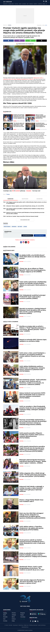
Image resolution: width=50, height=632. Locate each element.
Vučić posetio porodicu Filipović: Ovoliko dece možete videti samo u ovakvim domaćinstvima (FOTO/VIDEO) (31, 435)
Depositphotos (25, 627)
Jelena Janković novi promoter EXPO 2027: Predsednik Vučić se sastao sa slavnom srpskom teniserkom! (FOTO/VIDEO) (32, 395)
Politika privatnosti (33, 625)
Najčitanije (25, 199)
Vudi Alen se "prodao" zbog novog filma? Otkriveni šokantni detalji (22, 216)
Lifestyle (40, 4)
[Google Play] (42, 614)
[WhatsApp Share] (30, 41)
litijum (25, 226)
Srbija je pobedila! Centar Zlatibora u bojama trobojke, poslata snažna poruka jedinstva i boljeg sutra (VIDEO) (33, 555)
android (17, 191)
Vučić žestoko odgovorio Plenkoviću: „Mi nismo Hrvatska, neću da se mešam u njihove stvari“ (32, 581)
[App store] (33, 614)
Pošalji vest (26, 625)
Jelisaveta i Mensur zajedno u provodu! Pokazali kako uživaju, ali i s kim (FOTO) (25, 206)
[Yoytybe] (35, 621)
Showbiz (24, 4)
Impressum (15, 625)
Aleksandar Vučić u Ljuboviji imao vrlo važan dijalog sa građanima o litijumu (23, 78)
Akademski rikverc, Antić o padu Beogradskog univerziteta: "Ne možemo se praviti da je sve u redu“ (31, 568)
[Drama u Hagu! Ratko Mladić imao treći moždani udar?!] (10, 503)
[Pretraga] (44, 1)
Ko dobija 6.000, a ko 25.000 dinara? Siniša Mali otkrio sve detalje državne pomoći (32, 256)
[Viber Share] (19, 41)
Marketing (20, 625)
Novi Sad (22, 619)
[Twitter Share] (41, 41)
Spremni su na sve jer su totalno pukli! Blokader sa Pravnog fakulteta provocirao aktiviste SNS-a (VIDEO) (25, 213)
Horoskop (22, 617)
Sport (20, 4)
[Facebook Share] (8, 41)
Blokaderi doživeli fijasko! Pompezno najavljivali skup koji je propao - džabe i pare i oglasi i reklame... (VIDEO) (32, 461)
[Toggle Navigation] (46, 1)
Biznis (44, 4)
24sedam (28, 191)
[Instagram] (23, 242)
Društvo (35, 4)
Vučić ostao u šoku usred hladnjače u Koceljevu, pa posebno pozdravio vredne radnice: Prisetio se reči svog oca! (32, 355)
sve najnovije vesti (25, 219)
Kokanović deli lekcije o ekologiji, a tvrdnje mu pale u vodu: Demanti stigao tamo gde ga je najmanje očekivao (31, 489)
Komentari (39, 199)
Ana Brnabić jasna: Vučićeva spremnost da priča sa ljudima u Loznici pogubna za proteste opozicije (41, 125)
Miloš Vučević (7, 226)
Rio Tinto (20, 226)
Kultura (14, 619)
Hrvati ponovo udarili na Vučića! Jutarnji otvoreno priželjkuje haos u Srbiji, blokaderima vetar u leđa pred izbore (32, 542)
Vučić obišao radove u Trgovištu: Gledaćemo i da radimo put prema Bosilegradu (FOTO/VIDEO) (31, 528)
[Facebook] (21, 242)
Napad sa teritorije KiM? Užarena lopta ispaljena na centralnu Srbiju (33, 340)
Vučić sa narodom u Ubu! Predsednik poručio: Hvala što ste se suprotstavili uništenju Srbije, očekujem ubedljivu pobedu (32, 409)
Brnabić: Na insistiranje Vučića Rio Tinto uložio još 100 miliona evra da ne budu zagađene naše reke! (19, 116)
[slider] (25, 186)
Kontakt (10, 625)
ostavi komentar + (39, 235)
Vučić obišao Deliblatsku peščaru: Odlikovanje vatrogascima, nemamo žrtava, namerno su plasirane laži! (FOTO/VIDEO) (32, 369)
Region (22, 615)
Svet (28, 4)
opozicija (14, 226)
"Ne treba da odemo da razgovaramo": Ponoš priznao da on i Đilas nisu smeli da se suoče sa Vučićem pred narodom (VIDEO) (18, 125)
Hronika (31, 4)
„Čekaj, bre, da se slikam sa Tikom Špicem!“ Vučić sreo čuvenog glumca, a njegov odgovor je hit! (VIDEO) (32, 270)
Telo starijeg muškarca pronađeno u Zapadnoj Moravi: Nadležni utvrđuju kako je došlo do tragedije (25, 209)
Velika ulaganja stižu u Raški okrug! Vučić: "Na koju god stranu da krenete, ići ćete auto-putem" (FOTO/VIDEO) (32, 474)
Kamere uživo (11, 4)
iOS (13, 191)
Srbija (13, 621)
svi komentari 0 (27, 235)
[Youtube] (28, 242)
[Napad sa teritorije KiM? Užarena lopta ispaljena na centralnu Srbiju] (10, 343)
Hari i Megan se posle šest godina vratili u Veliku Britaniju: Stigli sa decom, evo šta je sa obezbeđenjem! (26, 203)
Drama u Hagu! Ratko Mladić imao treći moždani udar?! (31, 500)
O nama (6, 625)
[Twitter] (26, 242)
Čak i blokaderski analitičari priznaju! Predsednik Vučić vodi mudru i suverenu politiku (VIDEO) (32, 297)
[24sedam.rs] (7, 2)
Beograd (22, 613)
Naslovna (5, 25)
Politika (16, 4)
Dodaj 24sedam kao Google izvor (26, 44)
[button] (25, 176)
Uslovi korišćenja (41, 625)
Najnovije (5, 4)
